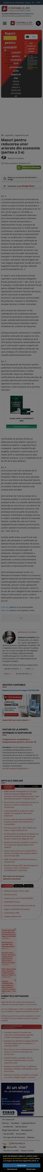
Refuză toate (30, 1169)
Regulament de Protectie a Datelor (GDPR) (18, 1158)
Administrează (12, 1169)
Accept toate (21, 1165)
